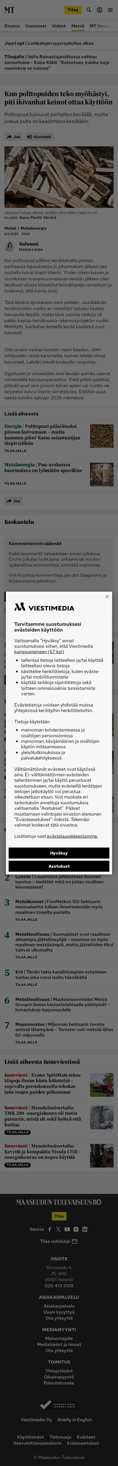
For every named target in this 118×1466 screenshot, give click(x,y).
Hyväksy (59, 853)
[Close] (107, 596)
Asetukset (59, 866)
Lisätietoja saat (56, 836)
